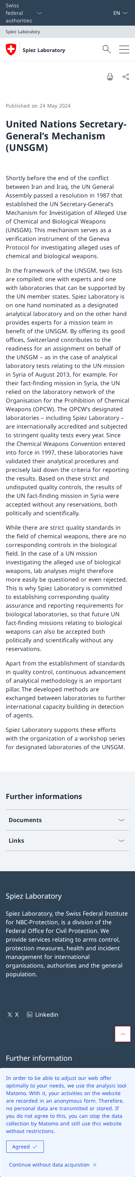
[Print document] (110, 76)
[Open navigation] (124, 49)
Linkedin (46, 1015)
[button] (123, 1034)
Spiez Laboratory (44, 50)
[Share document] (126, 76)
